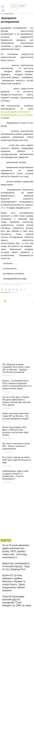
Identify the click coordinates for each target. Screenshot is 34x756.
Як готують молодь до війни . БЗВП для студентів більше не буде (16, 460)
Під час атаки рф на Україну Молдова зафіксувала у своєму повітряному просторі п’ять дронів (16, 401)
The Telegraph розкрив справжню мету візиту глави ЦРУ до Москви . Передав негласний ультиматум (16, 368)
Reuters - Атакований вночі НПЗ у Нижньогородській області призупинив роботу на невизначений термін (16, 384)
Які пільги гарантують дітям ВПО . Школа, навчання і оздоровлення (16, 446)
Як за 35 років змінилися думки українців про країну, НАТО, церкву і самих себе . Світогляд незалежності (15, 551)
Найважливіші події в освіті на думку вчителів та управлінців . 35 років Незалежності (15, 475)
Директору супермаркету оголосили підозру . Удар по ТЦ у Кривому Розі (16, 566)
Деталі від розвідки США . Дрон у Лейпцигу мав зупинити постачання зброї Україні (15, 431)
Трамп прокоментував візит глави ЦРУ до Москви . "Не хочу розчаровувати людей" (15, 416)
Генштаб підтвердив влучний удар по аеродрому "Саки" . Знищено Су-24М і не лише (16, 601)
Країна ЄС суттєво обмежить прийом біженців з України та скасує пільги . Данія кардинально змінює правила (13, 583)
